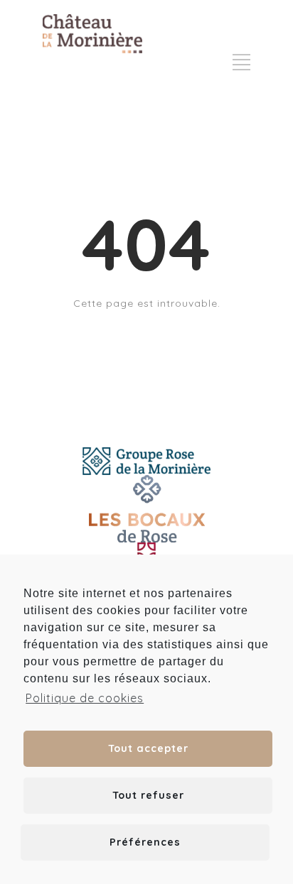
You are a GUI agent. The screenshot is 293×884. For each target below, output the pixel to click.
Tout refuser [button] (148, 795)
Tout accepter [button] (148, 748)
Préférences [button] (145, 842)
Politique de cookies (85, 698)
